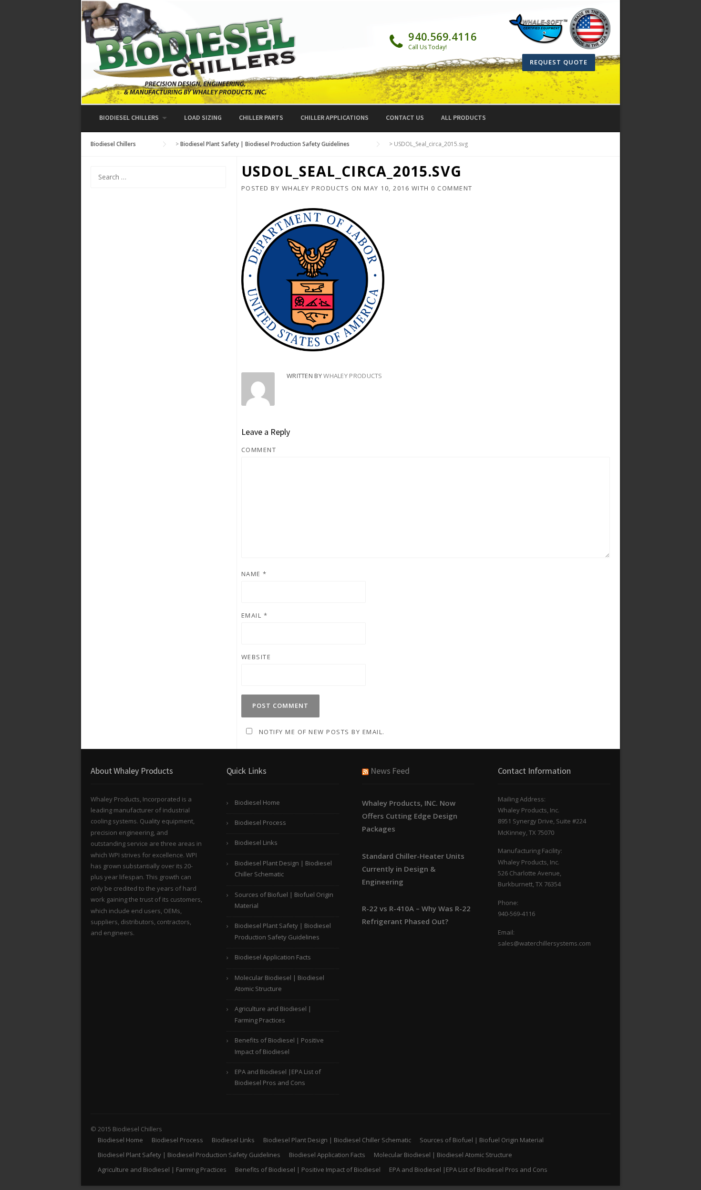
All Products (463, 117)
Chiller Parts (261, 117)
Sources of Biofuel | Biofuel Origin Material (284, 900)
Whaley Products (316, 188)
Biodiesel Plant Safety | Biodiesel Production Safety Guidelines (283, 931)
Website (256, 657)
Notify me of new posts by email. (322, 731)
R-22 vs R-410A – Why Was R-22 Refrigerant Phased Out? (416, 915)
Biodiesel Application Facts (273, 957)
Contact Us (405, 117)
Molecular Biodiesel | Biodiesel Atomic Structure (279, 983)
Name (254, 573)
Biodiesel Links (256, 842)
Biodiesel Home (257, 802)
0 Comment (452, 188)
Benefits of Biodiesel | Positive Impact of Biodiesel (279, 1045)
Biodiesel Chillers (129, 117)
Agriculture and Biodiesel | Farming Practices (273, 1014)
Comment (259, 449)
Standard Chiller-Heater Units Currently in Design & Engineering (413, 868)
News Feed (390, 770)
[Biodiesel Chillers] (195, 55)
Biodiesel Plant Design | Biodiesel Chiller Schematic (283, 868)
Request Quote (559, 62)
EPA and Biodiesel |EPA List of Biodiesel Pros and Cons (278, 1077)
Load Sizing (203, 117)
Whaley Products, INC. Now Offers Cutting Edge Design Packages (409, 815)
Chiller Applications (334, 117)
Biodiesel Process (260, 822)
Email (254, 615)
